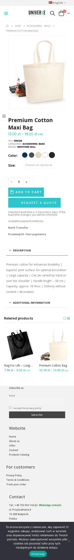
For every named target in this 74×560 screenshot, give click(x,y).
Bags (42, 144)
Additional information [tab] (31, 303)
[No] (69, 541)
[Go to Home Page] (7, 25)
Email (12, 395)
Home (12, 436)
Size (11, 165)
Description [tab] (22, 250)
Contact (13, 450)
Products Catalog (19, 454)
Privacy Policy (14, 475)
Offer (12, 445)
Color (12, 155)
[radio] (24, 155)
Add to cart (28, 192)
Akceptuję (38, 553)
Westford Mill (26, 147)
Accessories (30, 144)
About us (14, 441)
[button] (65, 318)
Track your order (16, 484)
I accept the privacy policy (26, 408)
